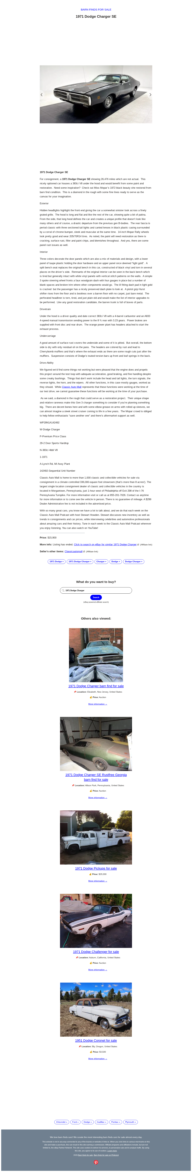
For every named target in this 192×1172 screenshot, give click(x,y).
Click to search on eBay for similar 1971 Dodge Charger (105, 544)
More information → (97, 704)
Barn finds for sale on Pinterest (106, 1155)
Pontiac (114, 1122)
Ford (74, 1122)
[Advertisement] (96, 42)
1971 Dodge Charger (79, 561)
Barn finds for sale (96, 9)
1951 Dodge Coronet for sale (96, 1040)
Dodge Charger (133, 561)
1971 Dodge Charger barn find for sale (96, 686)
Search (96, 597)
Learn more (112, 1151)
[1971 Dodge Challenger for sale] (96, 947)
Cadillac (100, 1122)
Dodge (114, 561)
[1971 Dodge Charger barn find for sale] (96, 681)
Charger (100, 561)
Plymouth (129, 1122)
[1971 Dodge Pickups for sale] (96, 864)
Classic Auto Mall (71, 387)
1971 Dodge (56, 561)
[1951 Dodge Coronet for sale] (96, 1036)
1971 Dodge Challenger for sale (96, 952)
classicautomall (73, 551)
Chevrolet (60, 1122)
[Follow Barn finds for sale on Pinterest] (96, 1164)
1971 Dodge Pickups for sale (96, 868)
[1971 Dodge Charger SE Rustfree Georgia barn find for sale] (96, 770)
